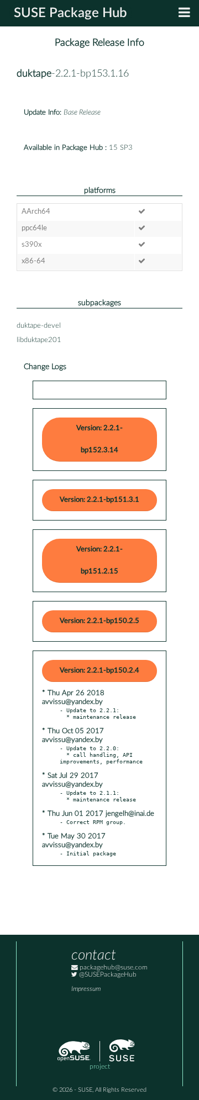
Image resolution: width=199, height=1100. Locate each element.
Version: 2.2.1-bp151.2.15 (99, 560)
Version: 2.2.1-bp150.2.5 (99, 621)
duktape (34, 74)
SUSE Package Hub (70, 13)
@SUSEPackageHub (107, 975)
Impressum (86, 989)
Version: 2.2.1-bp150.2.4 (99, 670)
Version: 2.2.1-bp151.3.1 (99, 499)
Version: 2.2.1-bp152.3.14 (99, 439)
